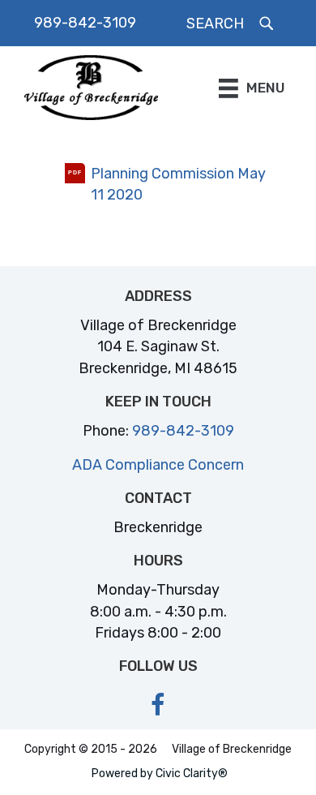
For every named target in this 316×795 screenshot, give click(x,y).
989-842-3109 (85, 23)
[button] (231, 23)
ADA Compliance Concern (158, 465)
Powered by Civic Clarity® (160, 773)
